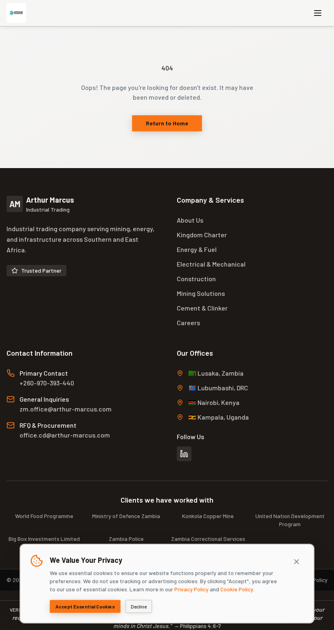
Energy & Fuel (197, 249)
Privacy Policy (191, 589)
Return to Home (167, 123)
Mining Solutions (201, 293)
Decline (139, 606)
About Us (190, 220)
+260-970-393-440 (47, 383)
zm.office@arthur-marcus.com (66, 409)
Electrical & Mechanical (211, 264)
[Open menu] (317, 13)
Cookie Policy (236, 589)
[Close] (296, 561)
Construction (196, 278)
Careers (188, 322)
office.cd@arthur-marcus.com (65, 435)
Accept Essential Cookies (85, 606)
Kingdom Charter (202, 234)
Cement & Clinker (202, 308)
